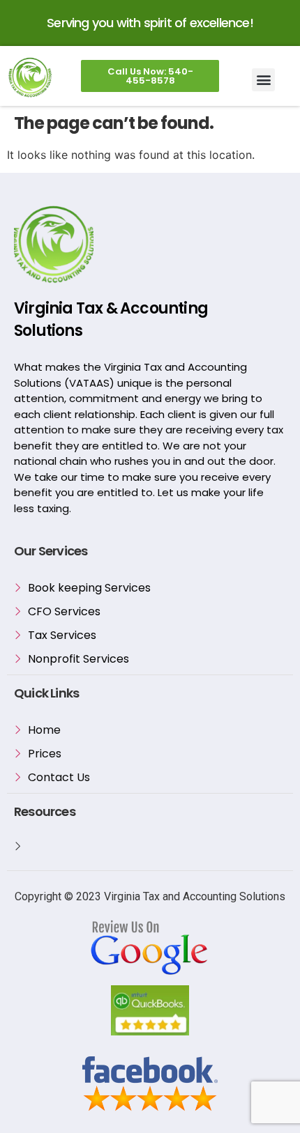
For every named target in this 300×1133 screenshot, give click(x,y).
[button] (263, 79)
